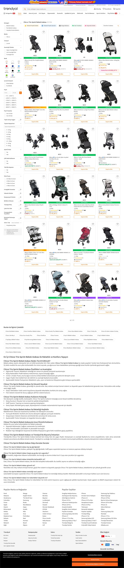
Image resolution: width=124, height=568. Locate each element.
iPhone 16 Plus (85, 505)
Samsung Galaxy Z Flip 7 (69, 520)
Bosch (25, 523)
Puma (5, 502)
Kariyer (6, 538)
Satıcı (53, 532)
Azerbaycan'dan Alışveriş (69, 496)
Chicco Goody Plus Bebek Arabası (54, 331)
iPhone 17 (65, 516)
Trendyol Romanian (107, 520)
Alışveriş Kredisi (32, 538)
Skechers (45, 511)
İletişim (6, 541)
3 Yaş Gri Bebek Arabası (69, 335)
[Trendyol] (10, 9)
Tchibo (6, 520)
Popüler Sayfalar (86, 511)
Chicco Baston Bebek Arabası (13, 352)
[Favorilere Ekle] (43, 32)
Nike (24, 511)
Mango (25, 493)
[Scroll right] (118, 13)
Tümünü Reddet (95, 559)
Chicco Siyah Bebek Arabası (51, 348)
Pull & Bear (26, 516)
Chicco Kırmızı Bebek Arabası (13, 348)
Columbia (7, 500)
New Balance (27, 505)
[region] (62, 559)
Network (6, 523)
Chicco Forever (55, 335)
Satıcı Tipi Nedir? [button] (15, 222)
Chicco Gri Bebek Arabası (52, 339)
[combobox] (111, 25)
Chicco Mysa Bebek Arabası (75, 331)
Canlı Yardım (79, 538)
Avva (24, 514)
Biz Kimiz (6, 535)
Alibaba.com (105, 525)
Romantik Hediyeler (87, 509)
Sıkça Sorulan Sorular (81, 535)
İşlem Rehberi (79, 543)
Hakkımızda (91, 5)
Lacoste (6, 514)
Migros (25, 525)
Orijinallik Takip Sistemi (88, 525)
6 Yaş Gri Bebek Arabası (86, 335)
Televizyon (84, 507)
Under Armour (47, 514)
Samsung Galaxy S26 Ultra (70, 514)
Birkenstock (7, 509)
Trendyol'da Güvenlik (9, 543)
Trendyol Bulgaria (67, 523)
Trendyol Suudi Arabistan (89, 523)
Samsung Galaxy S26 (107, 511)
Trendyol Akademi (56, 541)
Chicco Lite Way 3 (10, 335)
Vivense (45, 493)
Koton (44, 516)
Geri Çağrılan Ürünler (9, 546)
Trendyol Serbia (67, 525)
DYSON (45, 509)
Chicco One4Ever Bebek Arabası (32, 331)
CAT (44, 525)
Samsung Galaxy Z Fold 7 (88, 520)
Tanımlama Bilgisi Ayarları (95, 555)
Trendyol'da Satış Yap (80, 5)
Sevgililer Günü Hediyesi (69, 509)
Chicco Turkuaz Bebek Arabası (75, 344)
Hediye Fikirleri (32, 541)
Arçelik (25, 509)
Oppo (25, 507)
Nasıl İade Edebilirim (81, 541)
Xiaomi (6, 507)
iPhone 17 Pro (105, 516)
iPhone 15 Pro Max (87, 500)
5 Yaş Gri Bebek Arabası (103, 335)
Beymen (45, 498)
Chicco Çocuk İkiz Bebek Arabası (53, 344)
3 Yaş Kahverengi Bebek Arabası (32, 339)
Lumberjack (46, 500)
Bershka (45, 496)
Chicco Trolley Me (91, 331)
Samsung (26, 500)
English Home (27, 496)
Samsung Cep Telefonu (108, 493)
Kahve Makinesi (105, 507)
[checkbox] (7, 62)
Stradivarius (7, 498)
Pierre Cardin (47, 518)
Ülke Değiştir (104, 532)
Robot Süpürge (105, 496)
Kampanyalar (31, 535)
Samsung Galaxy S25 (87, 518)
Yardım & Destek (102, 5)
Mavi (24, 518)
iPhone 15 (84, 498)
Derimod (45, 502)
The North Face (27, 498)
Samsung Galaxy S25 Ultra (109, 518)
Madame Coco (8, 516)
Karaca (45, 523)
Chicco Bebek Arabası (107, 339)
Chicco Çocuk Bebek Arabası (71, 339)
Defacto (6, 518)
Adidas (6, 511)
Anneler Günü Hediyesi (88, 496)
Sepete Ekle (35, 74)
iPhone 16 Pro (66, 505)
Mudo (25, 502)
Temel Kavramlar (55, 538)
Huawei (45, 505)
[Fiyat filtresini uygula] (20, 93)
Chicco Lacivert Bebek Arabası (32, 344)
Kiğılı (5, 525)
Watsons (6, 496)
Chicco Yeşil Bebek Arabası (95, 344)
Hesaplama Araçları (87, 502)
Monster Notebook (48, 507)
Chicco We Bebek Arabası (12, 331)
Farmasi (25, 520)
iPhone (83, 493)
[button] (13, 23)
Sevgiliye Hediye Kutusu (69, 493)
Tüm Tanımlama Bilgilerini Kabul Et (94, 564)
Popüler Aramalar (67, 511)
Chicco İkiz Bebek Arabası (32, 348)
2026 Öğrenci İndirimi (68, 498)
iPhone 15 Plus (105, 498)
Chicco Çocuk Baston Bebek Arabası (94, 348)
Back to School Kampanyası (109, 500)
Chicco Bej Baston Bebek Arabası (72, 348)
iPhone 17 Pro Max (67, 518)
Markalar (103, 514)
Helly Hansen (46, 520)
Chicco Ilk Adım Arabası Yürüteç (109, 331)
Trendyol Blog (85, 514)
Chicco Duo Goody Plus (26, 335)
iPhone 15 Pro (66, 500)
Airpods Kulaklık (67, 507)
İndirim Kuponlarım (68, 5)
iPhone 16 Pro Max (106, 502)
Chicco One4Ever (41, 335)
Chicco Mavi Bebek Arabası (13, 344)
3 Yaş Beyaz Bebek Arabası (13, 339)
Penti (5, 493)
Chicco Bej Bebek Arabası (90, 339)
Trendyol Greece (106, 523)
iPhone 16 (104, 505)
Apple (5, 505)
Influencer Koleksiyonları (69, 502)
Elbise (103, 509)
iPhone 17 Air (85, 516)
